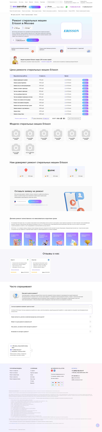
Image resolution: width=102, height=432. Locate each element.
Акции (26, 2)
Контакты (36, 2)
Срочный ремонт (35, 7)
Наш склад (21, 2)
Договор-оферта (54, 378)
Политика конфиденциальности (58, 374)
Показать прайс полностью (21, 118)
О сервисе (32, 370)
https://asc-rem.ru (15, 423)
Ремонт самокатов (14, 377)
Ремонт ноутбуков (14, 372)
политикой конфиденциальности (37, 205)
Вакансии (31, 2)
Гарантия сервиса (13, 2)
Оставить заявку (32, 40)
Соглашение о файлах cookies (57, 376)
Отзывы (32, 381)
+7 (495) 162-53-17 (87, 7)
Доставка (32, 377)
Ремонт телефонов (14, 370)
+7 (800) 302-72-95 (75, 7)
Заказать (85, 79)
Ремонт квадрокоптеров (15, 379)
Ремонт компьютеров (14, 374)
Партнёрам (42, 2)
